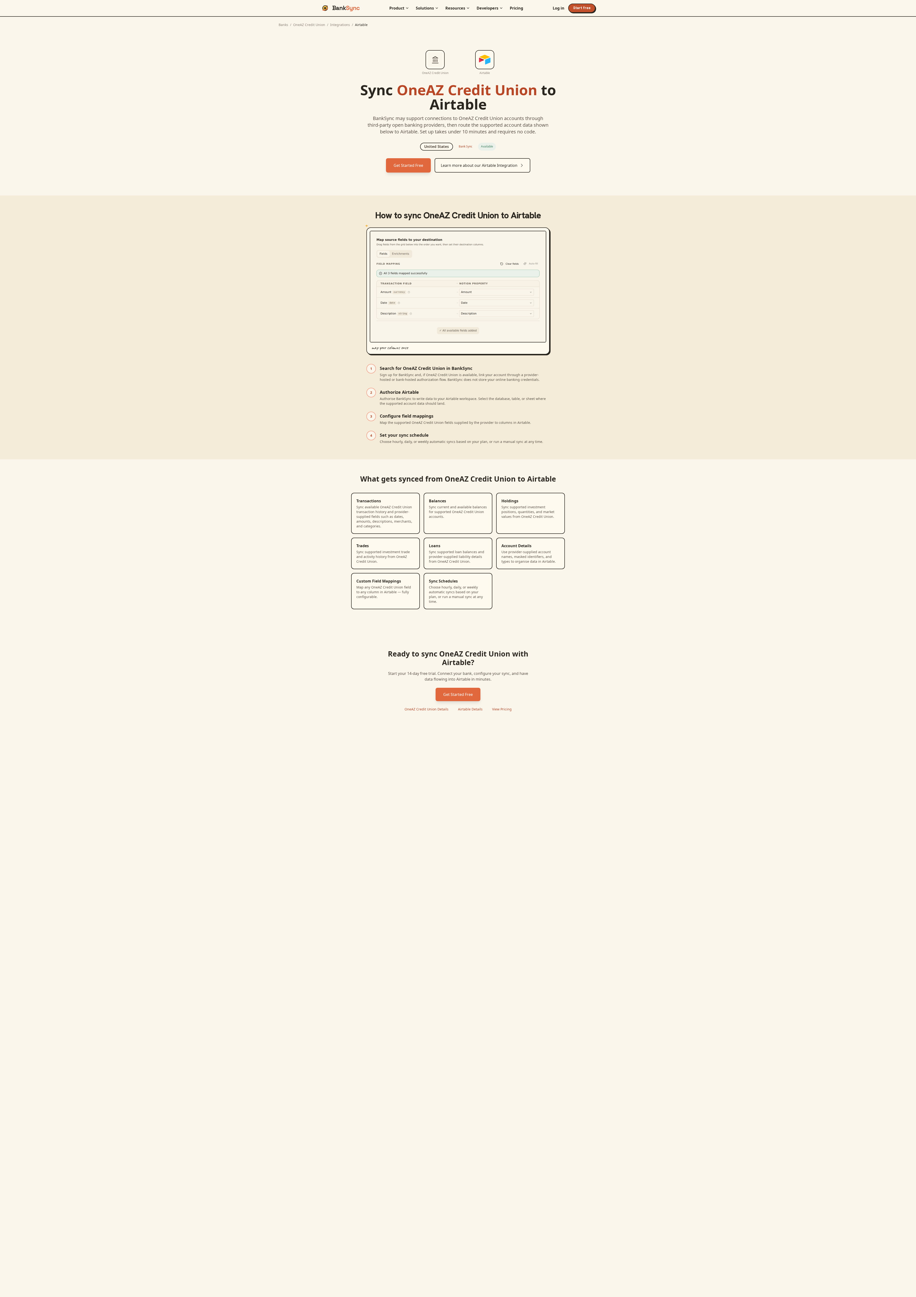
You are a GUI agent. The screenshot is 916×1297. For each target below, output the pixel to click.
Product (396, 8)
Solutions (425, 8)
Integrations (340, 24)
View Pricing (502, 709)
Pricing (516, 8)
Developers (487, 8)
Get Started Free (408, 165)
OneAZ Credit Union (309, 24)
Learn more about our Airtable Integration (479, 165)
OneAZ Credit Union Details (426, 709)
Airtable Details (470, 709)
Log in (558, 8)
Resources (455, 8)
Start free (582, 7)
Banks (283, 24)
